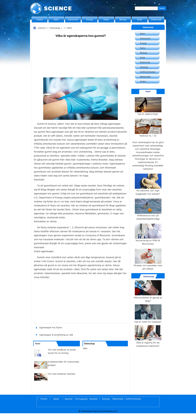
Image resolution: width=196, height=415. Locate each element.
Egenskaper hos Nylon (51, 327)
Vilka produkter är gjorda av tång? (148, 299)
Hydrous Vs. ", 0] (147, 137)
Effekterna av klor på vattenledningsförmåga (147, 217)
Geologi (144, 67)
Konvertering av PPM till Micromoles (148, 242)
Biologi (122, 19)
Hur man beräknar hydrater (61, 373)
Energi (89, 19)
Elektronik (156, 19)
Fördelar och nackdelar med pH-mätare (148, 267)
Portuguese (81, 398)
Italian (56, 398)
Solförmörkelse (147, 72)
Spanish (69, 398)
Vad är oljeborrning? (148, 114)
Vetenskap (55, 28)
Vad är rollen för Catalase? (147, 321)
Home (40, 19)
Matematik (145, 76)
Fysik (139, 19)
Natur (106, 19)
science (41, 28)
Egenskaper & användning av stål (56, 334)
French (43, 398)
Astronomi (73, 19)
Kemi (56, 19)
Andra (143, 81)
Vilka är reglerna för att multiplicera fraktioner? (148, 344)
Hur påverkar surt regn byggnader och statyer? (148, 192)
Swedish (93, 398)
